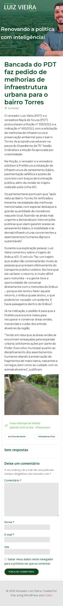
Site (6, 547)
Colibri (48, 595)
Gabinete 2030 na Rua (21, 427)
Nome (9, 522)
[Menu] (57, 7)
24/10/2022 (13, 108)
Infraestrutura (42, 427)
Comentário (13, 480)
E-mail (9, 534)
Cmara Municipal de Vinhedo (24, 423)
